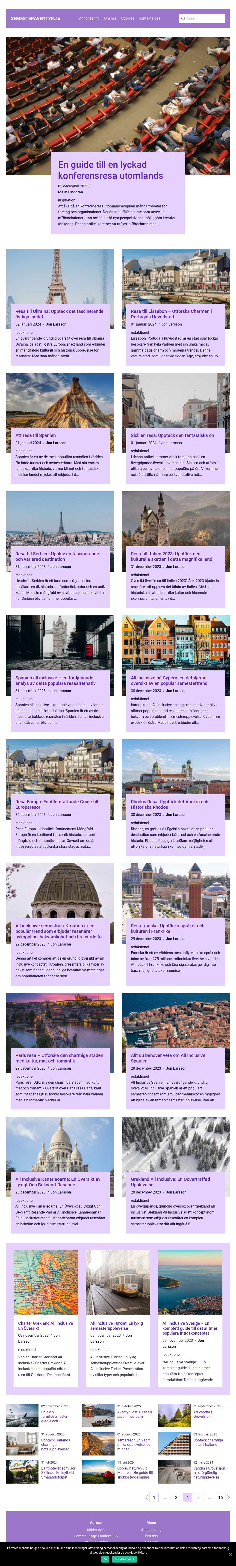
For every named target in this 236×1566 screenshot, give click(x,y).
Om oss (110, 18)
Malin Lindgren (70, 192)
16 (220, 1497)
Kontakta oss (149, 18)
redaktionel (24, 332)
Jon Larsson (56, 324)
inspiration (66, 200)
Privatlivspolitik (125, 1559)
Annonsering (89, 18)
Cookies (127, 18)
